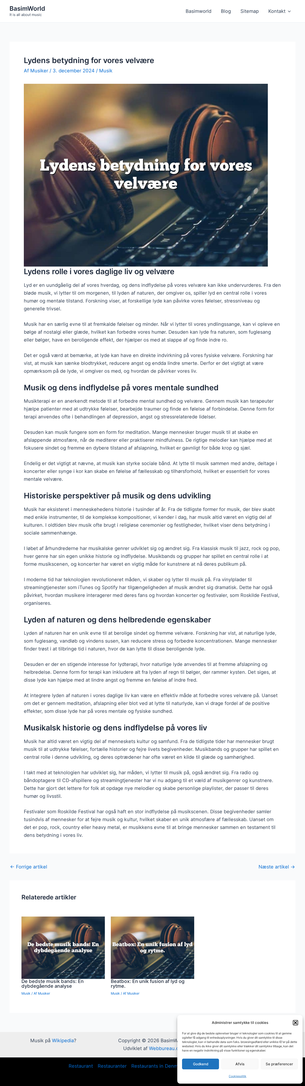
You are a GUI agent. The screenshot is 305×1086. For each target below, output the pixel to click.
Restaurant (81, 1066)
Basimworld (198, 11)
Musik (105, 71)
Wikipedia (63, 1040)
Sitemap (249, 11)
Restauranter (112, 1066)
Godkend (200, 1064)
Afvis (239, 1064)
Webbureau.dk (165, 1048)
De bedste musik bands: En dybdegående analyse (52, 983)
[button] (295, 1022)
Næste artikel (277, 866)
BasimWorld (27, 8)
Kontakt (276, 11)
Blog (226, 11)
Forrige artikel (28, 866)
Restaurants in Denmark (158, 1066)
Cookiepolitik (237, 1076)
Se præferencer (279, 1064)
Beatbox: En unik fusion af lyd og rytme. (147, 983)
